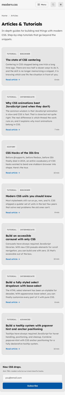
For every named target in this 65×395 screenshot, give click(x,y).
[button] (53, 4)
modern (10, 4)
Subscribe (32, 385)
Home (4, 15)
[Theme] (60, 4)
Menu (43, 4)
